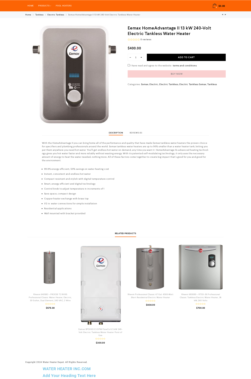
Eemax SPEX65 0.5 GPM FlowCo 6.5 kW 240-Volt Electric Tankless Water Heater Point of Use (100, 332)
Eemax (144, 84)
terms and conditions (185, 65)
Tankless (39, 14)
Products (43, 6)
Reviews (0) (136, 132)
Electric (153, 84)
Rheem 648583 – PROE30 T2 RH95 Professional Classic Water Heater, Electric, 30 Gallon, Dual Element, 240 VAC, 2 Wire (50, 297)
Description (116, 132)
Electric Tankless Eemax (192, 84)
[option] (74, 74)
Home (30, 6)
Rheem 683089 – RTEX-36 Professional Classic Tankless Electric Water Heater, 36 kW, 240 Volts (201, 297)
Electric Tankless (55, 14)
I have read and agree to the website (164, 65)
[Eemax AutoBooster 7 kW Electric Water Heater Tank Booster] (222, 14)
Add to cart (186, 57)
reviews (145, 39)
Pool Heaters (64, 6)
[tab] (116, 132)
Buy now (177, 73)
